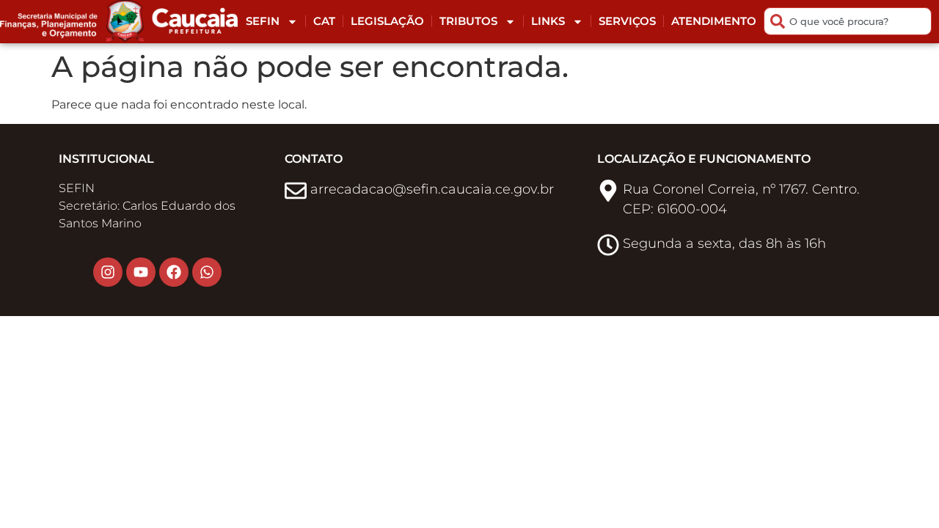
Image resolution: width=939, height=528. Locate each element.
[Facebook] (174, 272)
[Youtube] (141, 272)
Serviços (627, 21)
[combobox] (848, 21)
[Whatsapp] (207, 272)
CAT (324, 21)
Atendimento (713, 21)
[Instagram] (108, 272)
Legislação (387, 21)
